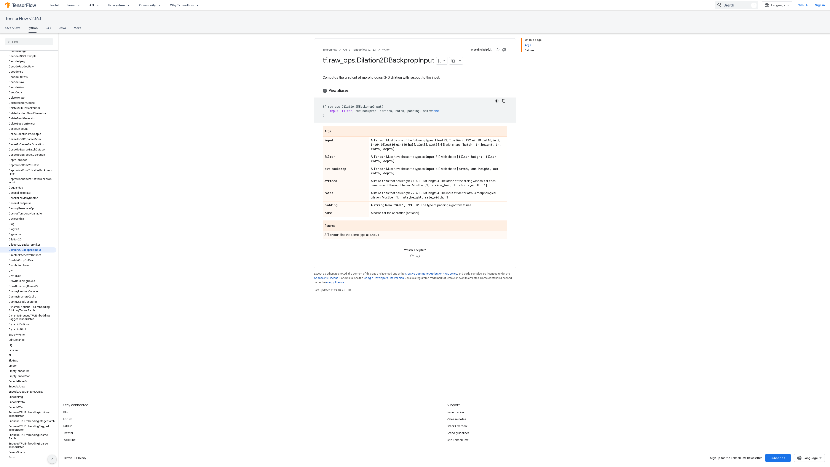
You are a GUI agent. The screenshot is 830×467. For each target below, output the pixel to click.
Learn (71, 5)
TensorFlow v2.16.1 (23, 18)
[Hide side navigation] (52, 459)
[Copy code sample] (503, 101)
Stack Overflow (457, 426)
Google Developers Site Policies (384, 278)
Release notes (456, 419)
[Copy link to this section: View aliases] (353, 90)
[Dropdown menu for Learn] (80, 5)
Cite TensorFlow (458, 440)
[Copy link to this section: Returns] (339, 226)
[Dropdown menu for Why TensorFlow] (199, 5)
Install (54, 5)
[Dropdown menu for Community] (161, 5)
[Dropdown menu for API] (99, 5)
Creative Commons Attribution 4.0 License (431, 273)
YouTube (69, 440)
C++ (48, 28)
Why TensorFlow (182, 5)
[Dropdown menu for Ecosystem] (130, 5)
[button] (415, 90)
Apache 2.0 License (326, 278)
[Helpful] (497, 49)
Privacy (81, 458)
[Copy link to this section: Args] (335, 131)
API (91, 5)
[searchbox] (29, 41)
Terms (67, 458)
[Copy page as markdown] (453, 60)
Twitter (68, 433)
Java (62, 28)
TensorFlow (330, 49)
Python (32, 28)
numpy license (335, 282)
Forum (67, 419)
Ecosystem (116, 5)
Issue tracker (455, 412)
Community (147, 5)
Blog (66, 412)
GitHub (803, 5)
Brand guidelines (458, 433)
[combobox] (736, 5)
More (77, 28)
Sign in (820, 5)
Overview (12, 28)
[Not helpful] (504, 49)
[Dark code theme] (496, 101)
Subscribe (778, 458)
